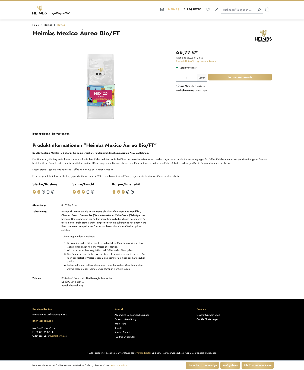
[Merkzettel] (208, 9)
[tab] (41, 134)
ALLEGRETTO (192, 9)
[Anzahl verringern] (179, 78)
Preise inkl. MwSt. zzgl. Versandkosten (196, 61)
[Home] (162, 10)
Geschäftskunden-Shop (208, 315)
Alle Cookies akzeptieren (258, 365)
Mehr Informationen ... (121, 365)
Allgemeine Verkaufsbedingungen (132, 315)
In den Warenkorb (240, 77)
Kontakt (118, 328)
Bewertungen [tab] (60, 134)
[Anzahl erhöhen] (193, 78)
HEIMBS (173, 9)
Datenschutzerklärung (126, 319)
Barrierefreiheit (122, 332)
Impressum (120, 323)
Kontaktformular (58, 335)
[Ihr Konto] (217, 9)
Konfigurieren (230, 365)
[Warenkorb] (267, 9)
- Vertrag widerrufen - (126, 337)
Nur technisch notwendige (202, 365)
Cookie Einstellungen (207, 319)
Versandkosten (143, 353)
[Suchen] (259, 10)
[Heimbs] (263, 36)
